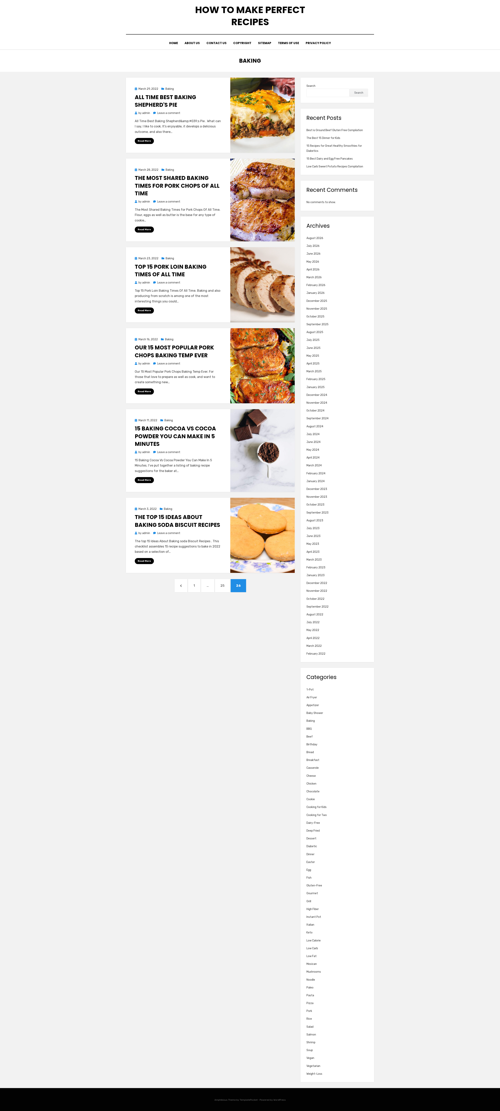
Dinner (310, 854)
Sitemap (264, 43)
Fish (309, 877)
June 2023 (313, 536)
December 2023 (316, 489)
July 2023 (313, 528)
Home (173, 43)
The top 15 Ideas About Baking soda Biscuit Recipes (177, 521)
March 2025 (314, 371)
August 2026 (314, 238)
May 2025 (312, 355)
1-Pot (310, 689)
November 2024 (316, 402)
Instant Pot (313, 917)
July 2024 (313, 434)
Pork (309, 1011)
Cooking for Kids (316, 807)
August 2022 (314, 614)
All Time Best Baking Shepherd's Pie (165, 101)
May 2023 (312, 544)
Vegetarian (313, 1066)
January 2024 (315, 481)
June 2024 (313, 442)
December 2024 (316, 395)
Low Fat (311, 956)
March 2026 (314, 277)
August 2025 (314, 332)
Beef (309, 736)
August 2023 (314, 520)
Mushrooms (313, 971)
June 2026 (313, 253)
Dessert (311, 838)
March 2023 (314, 559)
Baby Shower (314, 713)
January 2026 (315, 293)
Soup (309, 1050)
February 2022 (315, 653)
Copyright (242, 43)
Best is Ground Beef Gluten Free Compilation (334, 130)
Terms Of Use (288, 43)
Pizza (309, 1003)
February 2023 (315, 567)
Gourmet (312, 893)
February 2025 (315, 379)
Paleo (309, 987)
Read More (144, 141)
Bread (310, 752)
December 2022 (316, 583)
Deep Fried (313, 830)
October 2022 (315, 599)
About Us (192, 43)
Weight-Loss (314, 1073)
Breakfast (312, 760)
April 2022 (313, 638)
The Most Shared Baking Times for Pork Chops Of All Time (177, 185)
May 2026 (312, 261)
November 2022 (316, 591)
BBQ (309, 729)
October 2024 (315, 410)
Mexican (311, 964)
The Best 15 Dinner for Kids (323, 138)
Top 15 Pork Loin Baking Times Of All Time (170, 270)
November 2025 (316, 308)
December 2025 (316, 301)
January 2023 (315, 575)
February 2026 (315, 285)
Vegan (310, 1058)
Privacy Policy (318, 43)
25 (224, 585)
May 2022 (312, 630)
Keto (309, 932)
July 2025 (313, 340)
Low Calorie (313, 940)
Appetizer (312, 705)
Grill (308, 901)
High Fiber (312, 909)
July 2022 (313, 622)
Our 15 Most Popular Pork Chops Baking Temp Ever (174, 351)
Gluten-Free (314, 885)
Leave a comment (168, 113)
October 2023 (315, 504)
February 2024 (315, 473)
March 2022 (314, 646)
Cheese (311, 776)
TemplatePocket (249, 1100)
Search (310, 86)
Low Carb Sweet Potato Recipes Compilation (334, 166)
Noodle (310, 979)
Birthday (311, 744)
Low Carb (312, 948)
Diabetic (311, 846)
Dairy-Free (313, 823)
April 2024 (313, 457)
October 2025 (315, 316)
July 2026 (313, 246)
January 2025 (315, 387)
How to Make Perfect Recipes (250, 15)
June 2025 (313, 348)
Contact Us (216, 43)
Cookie (310, 799)
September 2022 (317, 606)
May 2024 (312, 450)
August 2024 (314, 426)
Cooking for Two (316, 815)
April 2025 (313, 363)
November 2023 (316, 497)
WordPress (279, 1100)
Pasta (310, 995)
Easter (310, 862)
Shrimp (310, 1042)
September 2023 (317, 512)
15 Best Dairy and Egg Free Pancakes (329, 158)
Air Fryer (311, 697)
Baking (169, 89)
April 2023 (313, 552)
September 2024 (317, 418)
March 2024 (314, 465)
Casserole (312, 768)
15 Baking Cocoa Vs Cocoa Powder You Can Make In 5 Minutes (175, 436)
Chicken (311, 783)
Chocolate (313, 791)
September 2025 (317, 324)
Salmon (311, 1034)
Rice (309, 1018)
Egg (308, 870)
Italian (310, 924)
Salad (309, 1026)
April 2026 (313, 269)
